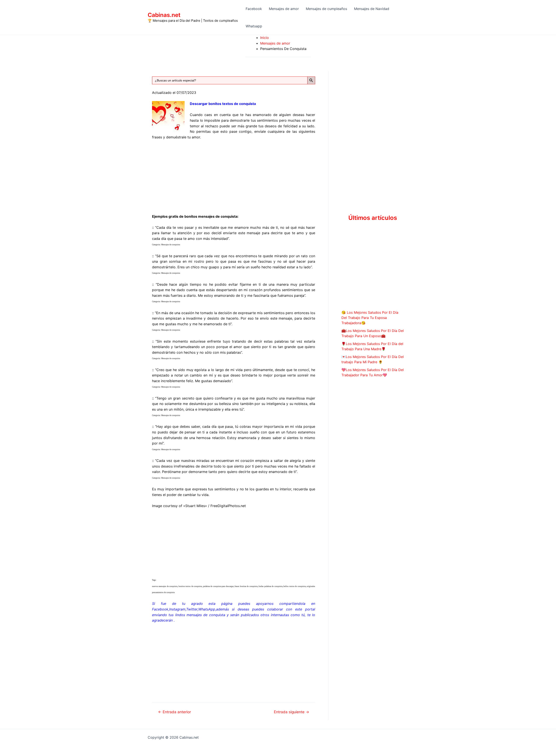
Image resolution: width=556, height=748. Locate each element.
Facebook (254, 9)
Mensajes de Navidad (371, 9)
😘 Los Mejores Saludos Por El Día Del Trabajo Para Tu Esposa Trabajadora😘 (369, 317)
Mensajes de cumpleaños (326, 9)
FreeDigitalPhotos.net (228, 506)
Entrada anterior (174, 712)
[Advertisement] (233, 176)
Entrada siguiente (291, 712)
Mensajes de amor (284, 9)
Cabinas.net (164, 15)
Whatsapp (254, 26)
